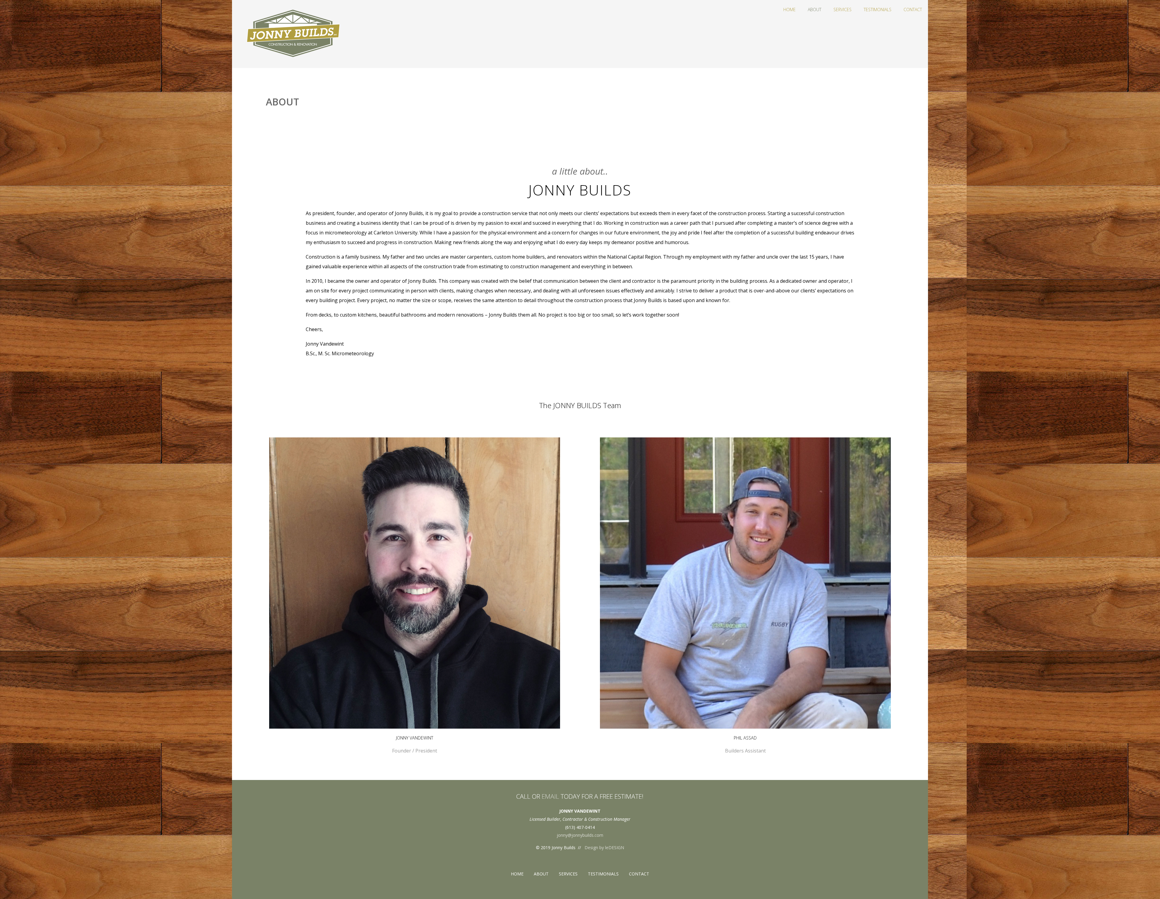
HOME (789, 9)
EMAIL (550, 796)
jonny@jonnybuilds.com (580, 835)
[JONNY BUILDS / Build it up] (289, 64)
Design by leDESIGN (604, 847)
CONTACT (913, 9)
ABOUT (814, 9)
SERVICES (842, 9)
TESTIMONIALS (877, 9)
